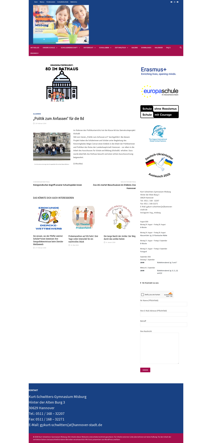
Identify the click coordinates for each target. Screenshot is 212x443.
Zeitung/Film (120, 47)
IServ (36, 2)
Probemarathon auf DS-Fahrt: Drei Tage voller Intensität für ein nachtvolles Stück (83, 239)
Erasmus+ (34, 53)
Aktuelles (34, 47)
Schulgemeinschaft (69, 47)
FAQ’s (168, 47)
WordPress (109, 439)
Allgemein (37, 114)
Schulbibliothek (62, 2)
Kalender (159, 47)
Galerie (135, 47)
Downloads (146, 47)
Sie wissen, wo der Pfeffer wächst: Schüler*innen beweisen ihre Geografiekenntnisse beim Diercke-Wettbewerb (48, 240)
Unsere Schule (49, 47)
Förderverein (50, 2)
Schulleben (104, 47)
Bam (118, 439)
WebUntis (73, 2)
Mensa (42, 2)
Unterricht (88, 47)
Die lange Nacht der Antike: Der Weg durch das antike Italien (119, 237)
